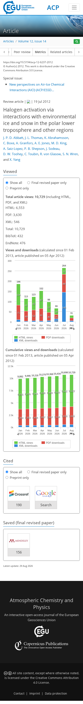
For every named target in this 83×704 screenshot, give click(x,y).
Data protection (56, 693)
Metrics (40, 52)
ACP (53, 7)
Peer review (22, 52)
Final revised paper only (49, 182)
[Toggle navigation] (74, 7)
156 (19, 552)
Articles (8, 41)
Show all (16, 182)
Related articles (61, 52)
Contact (19, 693)
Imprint (34, 693)
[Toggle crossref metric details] (19, 493)
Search (46, 505)
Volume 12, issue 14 (32, 41)
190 (19, 505)
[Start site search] (77, 41)
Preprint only (19, 188)
